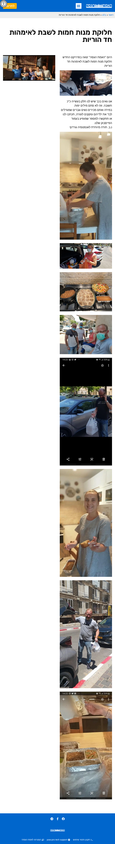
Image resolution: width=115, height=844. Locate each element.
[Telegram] (52, 819)
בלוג (104, 15)
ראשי (111, 15)
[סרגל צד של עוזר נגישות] (3, 3)
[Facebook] (63, 819)
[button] (78, 6)
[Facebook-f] (57, 819)
